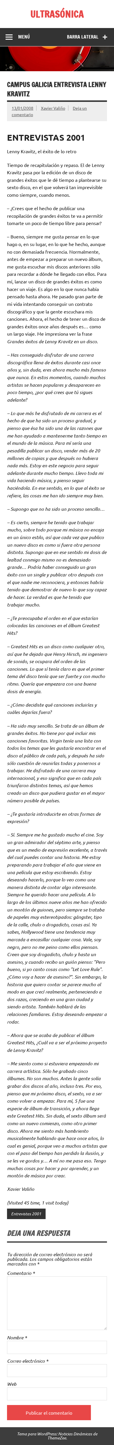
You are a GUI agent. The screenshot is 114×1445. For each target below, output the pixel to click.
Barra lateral (83, 37)
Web (11, 1384)
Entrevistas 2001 (26, 1213)
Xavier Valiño (53, 108)
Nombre (17, 1337)
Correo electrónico (27, 1361)
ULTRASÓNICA (57, 14)
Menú (24, 37)
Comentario (21, 1273)
